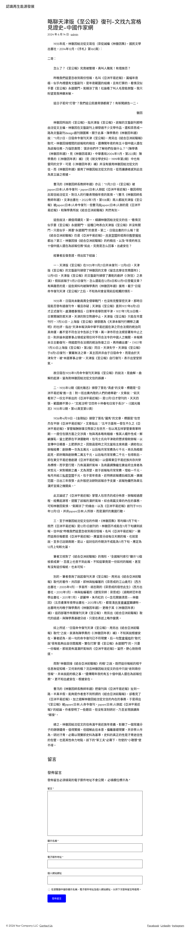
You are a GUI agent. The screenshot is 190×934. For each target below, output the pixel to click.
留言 (51, 788)
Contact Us (46, 925)
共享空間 (111, 235)
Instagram (178, 925)
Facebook (153, 925)
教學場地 (135, 235)
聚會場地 (125, 638)
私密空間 (68, 475)
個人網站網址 (55, 873)
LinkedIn (166, 925)
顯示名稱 (53, 840)
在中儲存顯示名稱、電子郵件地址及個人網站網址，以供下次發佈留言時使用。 (96, 889)
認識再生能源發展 (20, 6)
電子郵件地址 (55, 857)
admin (74, 34)
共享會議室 (122, 602)
